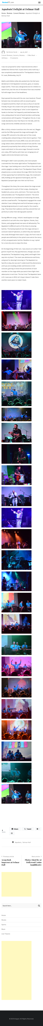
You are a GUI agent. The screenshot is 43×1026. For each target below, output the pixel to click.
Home (4, 13)
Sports (4, 925)
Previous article (8, 856)
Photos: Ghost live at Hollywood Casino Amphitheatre (33, 862)
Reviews (9, 13)
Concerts (16, 55)
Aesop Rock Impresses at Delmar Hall (10, 862)
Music (3, 929)
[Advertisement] (17, 884)
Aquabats (18, 842)
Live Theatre (6, 934)
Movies (4, 920)
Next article (36, 856)
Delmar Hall (26, 842)
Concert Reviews (19, 13)
